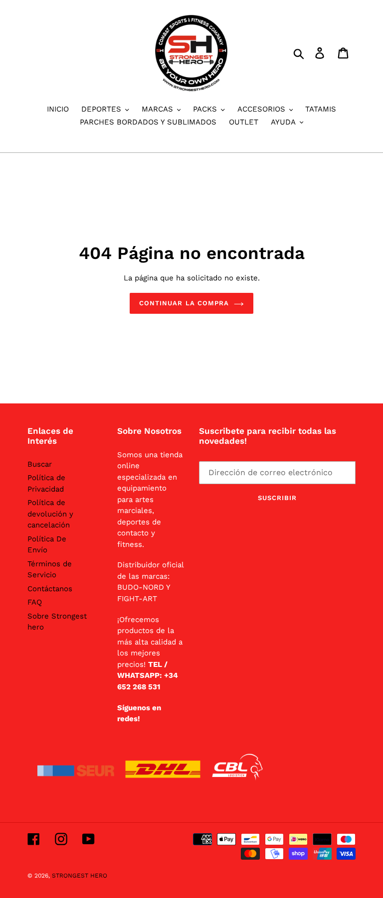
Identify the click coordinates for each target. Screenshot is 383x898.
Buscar (39, 464)
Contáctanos (49, 588)
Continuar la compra (184, 303)
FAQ (34, 602)
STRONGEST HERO (79, 875)
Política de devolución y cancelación (50, 513)
